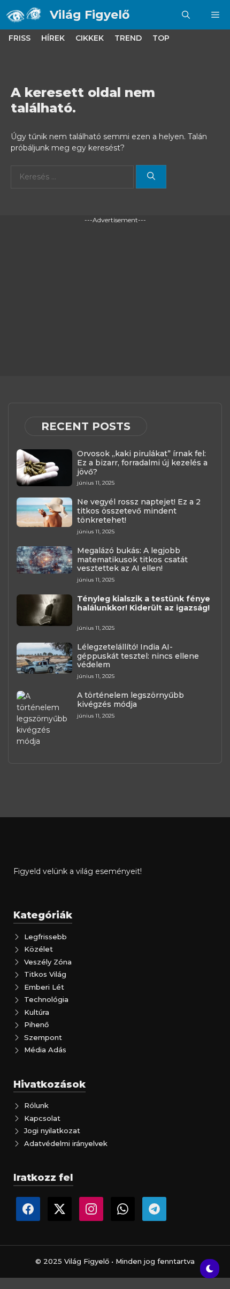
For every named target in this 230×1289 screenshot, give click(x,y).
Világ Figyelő (89, 14)
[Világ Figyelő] (24, 14)
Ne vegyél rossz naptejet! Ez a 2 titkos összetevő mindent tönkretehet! (139, 511)
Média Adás (45, 1049)
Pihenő (36, 1024)
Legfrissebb (45, 936)
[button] (186, 14)
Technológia (46, 999)
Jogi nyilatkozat (52, 1130)
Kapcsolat (42, 1118)
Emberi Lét (44, 987)
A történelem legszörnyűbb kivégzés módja (130, 699)
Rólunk (36, 1105)
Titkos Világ (45, 974)
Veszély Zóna (48, 962)
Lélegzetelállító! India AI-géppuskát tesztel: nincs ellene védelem (138, 656)
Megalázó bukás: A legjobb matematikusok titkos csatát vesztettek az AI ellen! (132, 560)
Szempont (43, 1037)
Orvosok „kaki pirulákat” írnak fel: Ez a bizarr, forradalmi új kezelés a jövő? (142, 463)
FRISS (19, 38)
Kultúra (36, 1012)
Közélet (38, 949)
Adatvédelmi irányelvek (66, 1143)
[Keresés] (151, 177)
